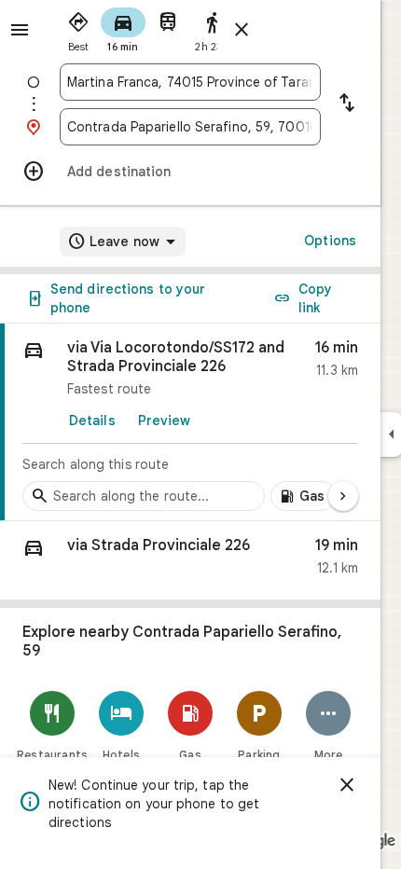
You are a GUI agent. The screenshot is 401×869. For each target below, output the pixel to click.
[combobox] (190, 82)
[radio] (78, 28)
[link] (190, 422)
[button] (190, 560)
